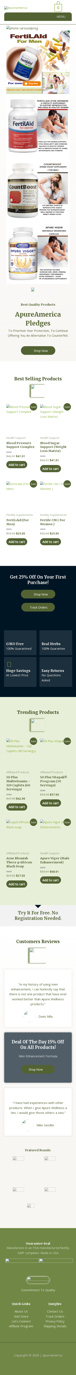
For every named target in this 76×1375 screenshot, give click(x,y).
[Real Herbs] (45, 638)
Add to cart (17, 464)
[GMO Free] (9, 638)
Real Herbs (51, 644)
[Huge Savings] (9, 664)
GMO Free (15, 644)
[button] (61, 16)
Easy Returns (53, 671)
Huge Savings (18, 671)
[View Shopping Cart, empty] (47, 7)
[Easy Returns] (45, 664)
